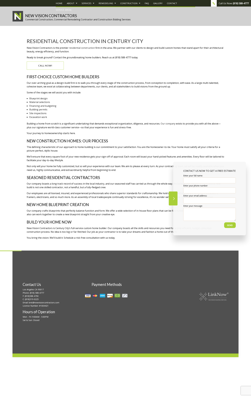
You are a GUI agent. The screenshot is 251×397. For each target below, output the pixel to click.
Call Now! (45, 65)
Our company (168, 123)
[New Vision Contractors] (17, 16)
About (70, 3)
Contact (172, 3)
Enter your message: (193, 205)
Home (59, 3)
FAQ (147, 3)
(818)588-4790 (31, 296)
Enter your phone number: (195, 185)
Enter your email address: (195, 195)
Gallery (158, 3)
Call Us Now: (233, 3)
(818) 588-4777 (37, 292)
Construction (128, 3)
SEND (230, 225)
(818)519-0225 (32, 299)
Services (86, 3)
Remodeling (106, 3)
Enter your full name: (193, 175)
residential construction (82, 47)
